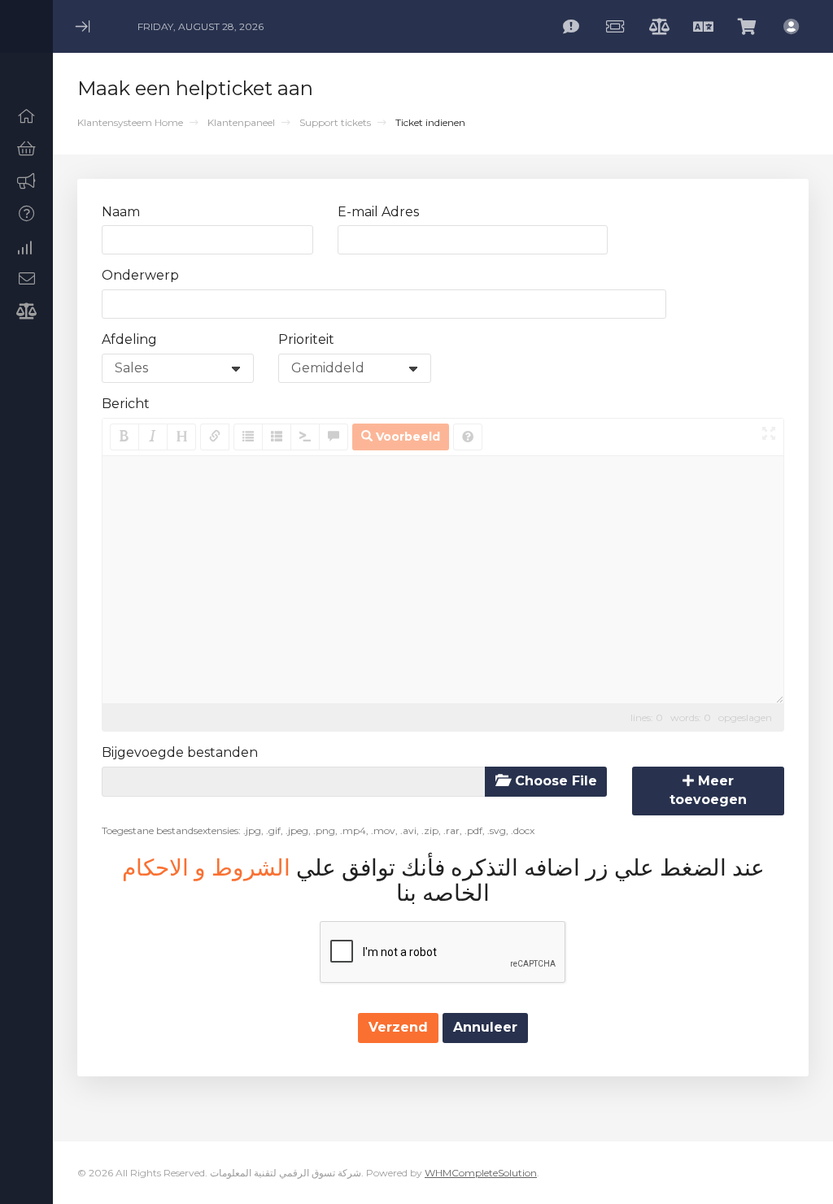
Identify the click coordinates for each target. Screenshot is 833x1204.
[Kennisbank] (26, 214)
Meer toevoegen (708, 790)
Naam (121, 212)
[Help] (467, 437)
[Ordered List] (276, 437)
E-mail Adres (378, 212)
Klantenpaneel (241, 122)
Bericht (126, 403)
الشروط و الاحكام (206, 867)
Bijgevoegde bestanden (180, 752)
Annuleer (485, 1027)
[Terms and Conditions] (26, 311)
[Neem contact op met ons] (26, 279)
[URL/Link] (214, 437)
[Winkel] (26, 149)
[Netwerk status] (26, 246)
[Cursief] (153, 437)
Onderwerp (140, 275)
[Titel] (181, 437)
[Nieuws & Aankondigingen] (26, 181)
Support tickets (335, 122)
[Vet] (124, 437)
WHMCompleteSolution (481, 1173)
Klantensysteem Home (130, 122)
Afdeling (129, 339)
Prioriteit (306, 339)
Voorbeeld (406, 436)
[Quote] (333, 437)
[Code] (305, 437)
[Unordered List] (248, 437)
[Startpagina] (26, 116)
